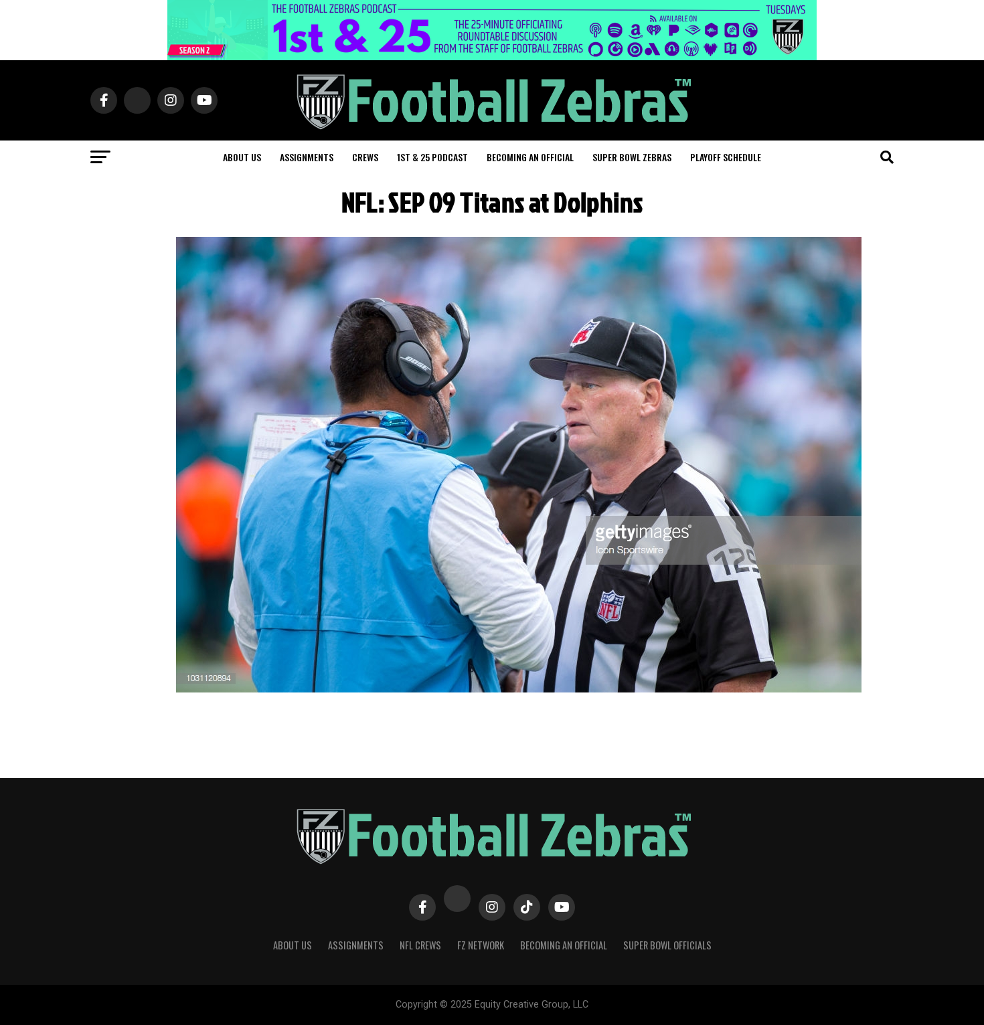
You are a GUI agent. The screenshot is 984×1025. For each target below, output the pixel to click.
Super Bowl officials (667, 945)
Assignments (306, 157)
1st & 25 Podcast (432, 157)
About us (242, 157)
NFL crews (420, 945)
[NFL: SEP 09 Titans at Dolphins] (519, 688)
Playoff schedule (725, 157)
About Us (292, 945)
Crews (365, 157)
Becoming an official (530, 157)
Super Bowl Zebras (631, 157)
